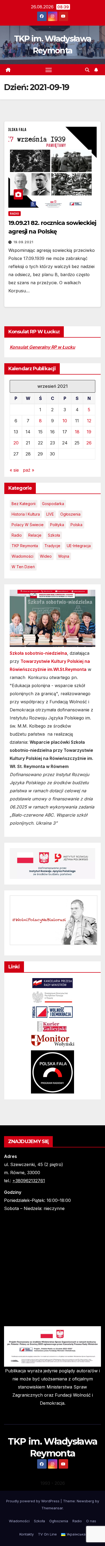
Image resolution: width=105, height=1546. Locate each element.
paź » (28, 470)
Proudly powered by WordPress (33, 1501)
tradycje (52, 545)
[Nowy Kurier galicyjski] (52, 1026)
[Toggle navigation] (49, 70)
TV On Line (47, 1534)
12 (89, 420)
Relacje (34, 535)
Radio (14, 213)
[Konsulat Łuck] (52, 996)
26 (89, 442)
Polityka (57, 524)
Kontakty (26, 1534)
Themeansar (52, 1508)
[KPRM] (52, 982)
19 (89, 431)
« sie (14, 470)
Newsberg (85, 1501)
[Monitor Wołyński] (52, 1040)
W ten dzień (23, 566)
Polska (76, 524)
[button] (87, 70)
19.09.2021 (23, 242)
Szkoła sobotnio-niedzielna (38, 653)
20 (16, 442)
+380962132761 (28, 1180)
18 (77, 431)
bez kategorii (24, 503)
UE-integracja (79, 545)
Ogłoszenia (70, 514)
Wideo (46, 556)
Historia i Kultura (26, 514)
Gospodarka (53, 503)
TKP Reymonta (25, 545)
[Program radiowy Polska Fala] (52, 1071)
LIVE (50, 514)
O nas (91, 1521)
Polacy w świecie (28, 524)
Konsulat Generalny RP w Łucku (42, 347)
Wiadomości (22, 556)
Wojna (63, 556)
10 (64, 420)
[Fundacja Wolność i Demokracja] (52, 1011)
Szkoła (54, 535)
